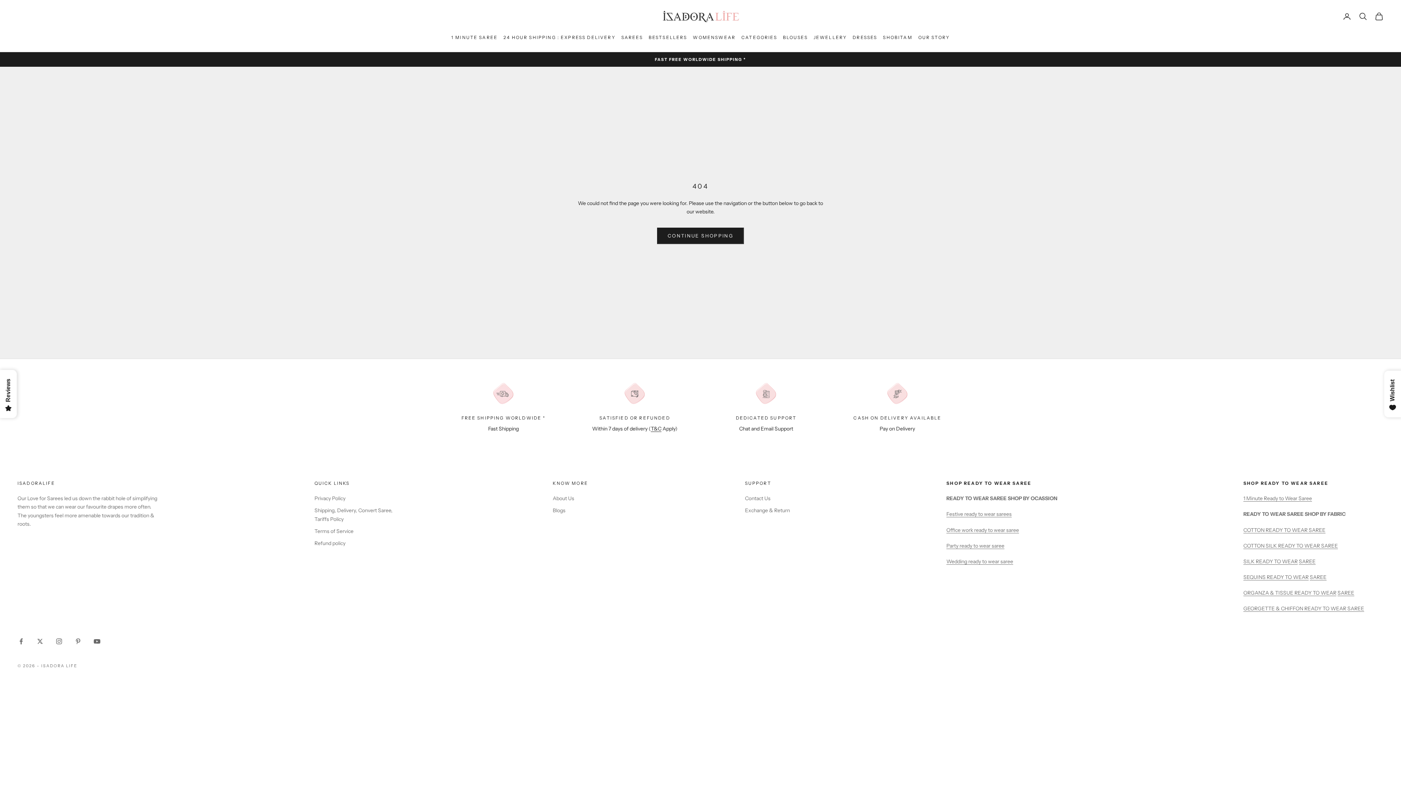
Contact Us (758, 498)
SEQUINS (1255, 577)
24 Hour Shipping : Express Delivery (559, 37)
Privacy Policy (330, 498)
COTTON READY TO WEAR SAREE (1284, 530)
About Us (563, 498)
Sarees (632, 37)
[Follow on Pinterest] (78, 641)
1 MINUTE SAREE (474, 37)
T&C (656, 428)
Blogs (559, 510)
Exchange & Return (767, 510)
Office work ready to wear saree (982, 530)
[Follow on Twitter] (40, 641)
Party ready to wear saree (975, 545)
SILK (1249, 561)
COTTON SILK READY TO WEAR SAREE (1290, 545)
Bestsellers (668, 37)
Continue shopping (700, 236)
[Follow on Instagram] (59, 641)
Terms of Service (334, 531)
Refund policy (330, 543)
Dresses (865, 37)
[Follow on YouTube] (97, 641)
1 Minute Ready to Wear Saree (1277, 498)
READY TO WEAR (1277, 561)
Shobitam (897, 37)
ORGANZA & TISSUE (1268, 593)
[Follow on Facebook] (21, 641)
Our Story (934, 37)
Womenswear (714, 37)
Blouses (795, 37)
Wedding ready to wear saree (979, 561)
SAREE (1307, 561)
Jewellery (830, 37)
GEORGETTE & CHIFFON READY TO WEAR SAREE (1303, 608)
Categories (759, 37)
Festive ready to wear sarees (979, 514)
